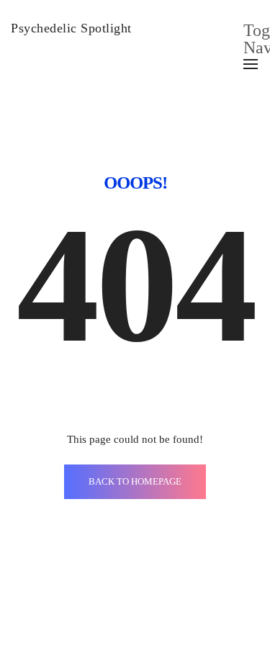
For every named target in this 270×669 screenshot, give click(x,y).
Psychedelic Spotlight (71, 28)
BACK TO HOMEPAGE (135, 481)
